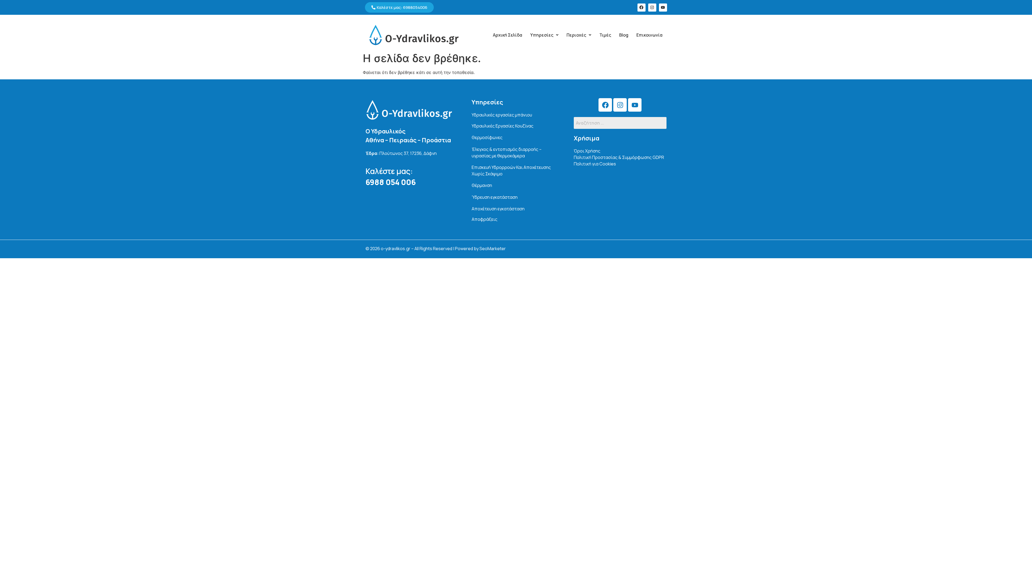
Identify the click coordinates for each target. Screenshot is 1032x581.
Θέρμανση (482, 185)
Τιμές (605, 35)
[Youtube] (663, 7)
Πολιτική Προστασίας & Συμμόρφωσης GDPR (619, 157)
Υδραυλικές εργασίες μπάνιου (502, 115)
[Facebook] (641, 7)
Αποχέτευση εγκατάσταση (498, 209)
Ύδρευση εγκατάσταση (495, 197)
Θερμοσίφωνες (487, 137)
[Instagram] (652, 7)
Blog (623, 35)
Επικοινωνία (649, 35)
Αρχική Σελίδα (507, 35)
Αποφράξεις (484, 219)
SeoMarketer (492, 248)
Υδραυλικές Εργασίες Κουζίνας (502, 126)
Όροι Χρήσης (587, 151)
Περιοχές (576, 35)
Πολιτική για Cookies (595, 164)
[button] (544, 35)
